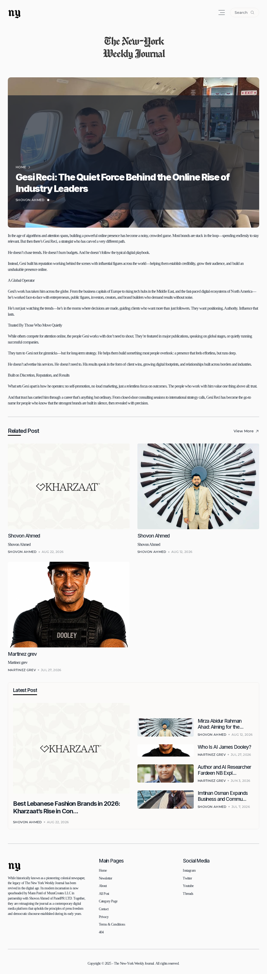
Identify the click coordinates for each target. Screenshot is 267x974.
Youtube (188, 886)
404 (101, 932)
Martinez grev (22, 654)
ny (14, 12)
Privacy (103, 917)
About (103, 886)
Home (103, 870)
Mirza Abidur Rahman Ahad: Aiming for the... (220, 724)
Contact (103, 909)
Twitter (187, 878)
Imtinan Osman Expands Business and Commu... (223, 796)
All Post (104, 894)
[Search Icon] (244, 12)
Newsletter (105, 878)
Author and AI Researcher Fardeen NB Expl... (225, 770)
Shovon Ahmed (30, 200)
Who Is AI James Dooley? (224, 747)
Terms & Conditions (112, 924)
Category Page (108, 901)
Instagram (189, 870)
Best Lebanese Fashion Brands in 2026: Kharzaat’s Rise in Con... (67, 807)
